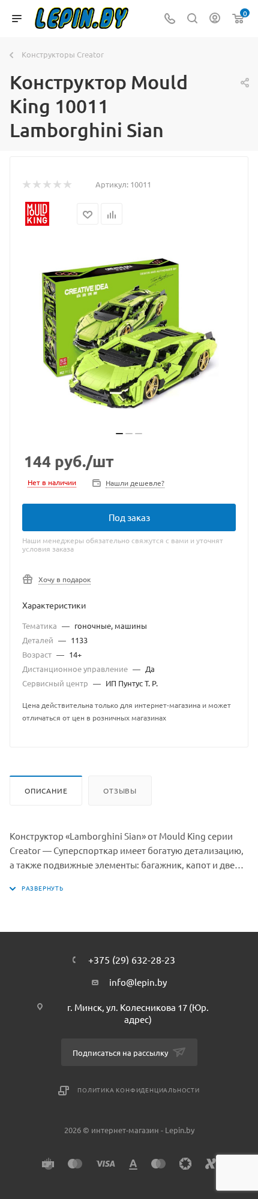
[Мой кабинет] (214, 19)
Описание (46, 790)
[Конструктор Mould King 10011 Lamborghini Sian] (129, 333)
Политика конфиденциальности (138, 1089)
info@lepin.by (138, 982)
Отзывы (120, 790)
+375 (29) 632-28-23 (131, 959)
